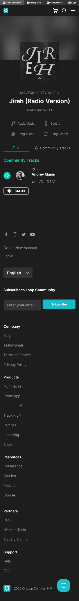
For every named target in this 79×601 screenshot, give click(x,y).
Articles (10, 476)
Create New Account (20, 247)
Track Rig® (12, 415)
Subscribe (59, 304)
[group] (16, 191)
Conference (13, 466)
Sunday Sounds (16, 539)
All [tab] (19, 148)
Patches (10, 425)
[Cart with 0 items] (55, 10)
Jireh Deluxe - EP (39, 110)
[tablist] (39, 148)
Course (9, 495)
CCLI (8, 520)
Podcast (10, 485)
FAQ (7, 571)
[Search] (64, 10)
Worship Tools (15, 530)
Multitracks (12, 386)
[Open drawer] (72, 10)
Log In (8, 256)
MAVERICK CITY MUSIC (39, 93)
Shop (8, 444)
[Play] (7, 175)
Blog (7, 335)
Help (7, 561)
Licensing (11, 434)
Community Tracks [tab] (55, 148)
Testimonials (14, 345)
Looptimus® (13, 405)
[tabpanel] (39, 180)
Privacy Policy (15, 364)
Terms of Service (17, 355)
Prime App (12, 396)
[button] (8, 175)
